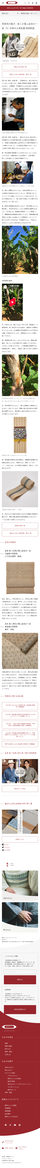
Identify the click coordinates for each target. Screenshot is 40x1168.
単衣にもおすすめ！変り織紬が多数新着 (20, 8)
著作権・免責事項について (8, 1156)
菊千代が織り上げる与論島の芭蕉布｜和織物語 (20, 744)
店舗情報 (8, 1108)
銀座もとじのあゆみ (11, 1116)
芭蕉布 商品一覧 (20, 525)
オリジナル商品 (10, 1073)
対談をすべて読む (20, 789)
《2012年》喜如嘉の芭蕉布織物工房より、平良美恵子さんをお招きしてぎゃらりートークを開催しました (20, 734)
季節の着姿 (8, 1046)
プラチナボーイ (13, 1076)
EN (25, 3)
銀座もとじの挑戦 (10, 1105)
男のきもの (8, 1070)
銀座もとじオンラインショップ (9, 937)
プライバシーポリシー (7, 1158)
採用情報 (8, 1111)
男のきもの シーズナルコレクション (19, 1084)
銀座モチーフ (12, 1090)
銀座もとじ (12, 2)
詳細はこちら (20, 839)
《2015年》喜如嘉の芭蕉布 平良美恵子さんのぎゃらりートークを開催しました (20, 715)
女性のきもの (9, 1067)
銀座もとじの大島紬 (14, 1078)
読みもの (4, 939)
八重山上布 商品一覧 (20, 67)
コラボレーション (13, 1087)
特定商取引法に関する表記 (8, 1160)
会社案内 (8, 1114)
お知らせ (8, 1054)
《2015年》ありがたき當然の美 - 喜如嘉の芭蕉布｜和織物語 (20, 706)
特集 (6, 1043)
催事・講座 (8, 1052)
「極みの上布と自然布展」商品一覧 (20, 74)
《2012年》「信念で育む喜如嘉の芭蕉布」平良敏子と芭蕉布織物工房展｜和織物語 (20, 724)
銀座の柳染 (11, 1081)
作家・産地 (8, 1092)
